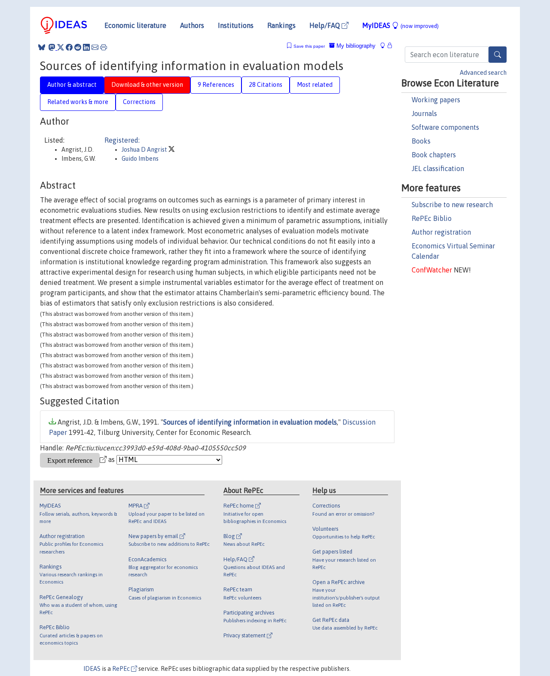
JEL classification (438, 168)
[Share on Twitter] (60, 47)
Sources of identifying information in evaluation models (250, 422)
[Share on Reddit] (77, 47)
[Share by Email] (95, 47)
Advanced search (483, 72)
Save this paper (309, 46)
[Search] (498, 54)
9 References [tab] (216, 84)
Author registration (441, 232)
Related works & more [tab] (77, 101)
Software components (445, 127)
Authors (192, 25)
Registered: (122, 140)
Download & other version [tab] (147, 84)
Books (421, 141)
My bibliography (355, 46)
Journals (424, 113)
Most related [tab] (315, 84)
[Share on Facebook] (69, 47)
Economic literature (135, 25)
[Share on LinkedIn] (86, 47)
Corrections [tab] (139, 101)
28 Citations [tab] (265, 84)
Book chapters (434, 155)
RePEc (121, 668)
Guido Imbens (140, 158)
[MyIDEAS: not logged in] (385, 46)
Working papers (436, 100)
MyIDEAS (400, 25)
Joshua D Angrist (145, 149)
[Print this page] (103, 47)
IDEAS (92, 668)
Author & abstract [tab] (72, 84)
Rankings (281, 25)
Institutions (236, 25)
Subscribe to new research (452, 204)
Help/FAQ (325, 25)
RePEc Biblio (432, 218)
